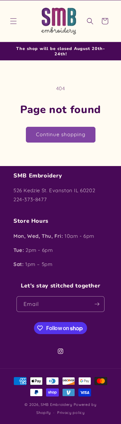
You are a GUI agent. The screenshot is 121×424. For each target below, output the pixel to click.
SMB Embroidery (56, 404)
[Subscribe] (96, 304)
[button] (13, 21)
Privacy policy (71, 412)
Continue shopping (60, 134)
